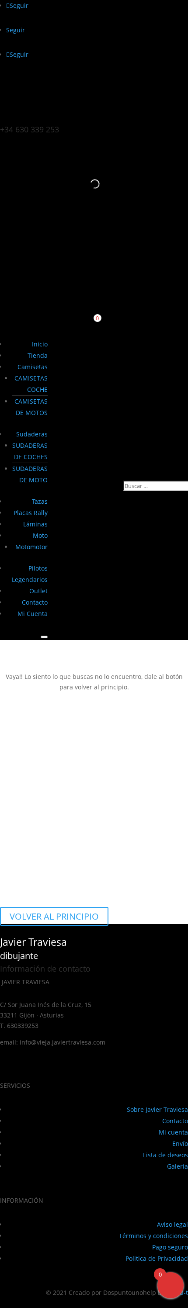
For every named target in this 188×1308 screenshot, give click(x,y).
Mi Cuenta (32, 613)
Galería (177, 1166)
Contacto (35, 602)
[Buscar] (87, 184)
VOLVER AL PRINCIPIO (54, 916)
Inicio (40, 344)
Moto (40, 535)
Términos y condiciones (153, 1236)
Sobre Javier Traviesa (157, 1109)
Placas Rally (31, 513)
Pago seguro (170, 1247)
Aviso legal (172, 1224)
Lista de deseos (165, 1155)
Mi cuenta (173, 1132)
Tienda (38, 355)
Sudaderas (32, 434)
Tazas (40, 501)
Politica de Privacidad (156, 1258)
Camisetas (32, 367)
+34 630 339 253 (29, 129)
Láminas (35, 524)
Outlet (38, 591)
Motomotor (31, 547)
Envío (180, 1143)
